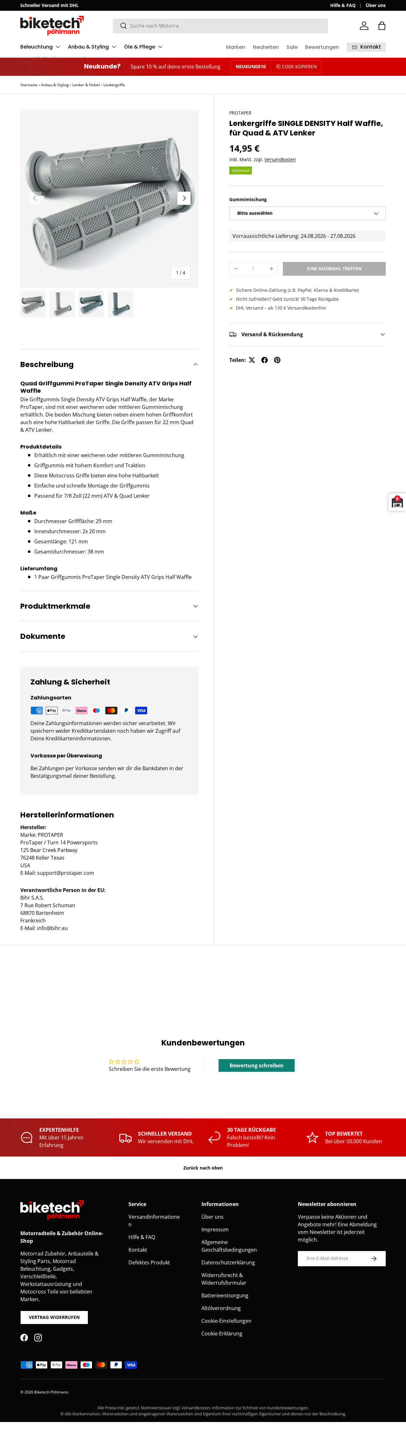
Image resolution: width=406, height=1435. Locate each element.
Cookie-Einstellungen (226, 1320)
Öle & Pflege (139, 46)
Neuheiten (266, 47)
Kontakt (137, 1249)
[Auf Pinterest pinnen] (277, 360)
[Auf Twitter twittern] (252, 360)
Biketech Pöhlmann (51, 1392)
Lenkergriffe (114, 85)
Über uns (376, 5)
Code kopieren (299, 66)
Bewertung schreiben (257, 1065)
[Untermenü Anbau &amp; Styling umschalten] (114, 46)
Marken (235, 47)
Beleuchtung (36, 46)
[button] (382, 26)
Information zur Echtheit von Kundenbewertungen (260, 1408)
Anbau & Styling (88, 46)
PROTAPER (240, 113)
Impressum (215, 1229)
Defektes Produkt (149, 1262)
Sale (292, 47)
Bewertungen (322, 47)
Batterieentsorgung (224, 1295)
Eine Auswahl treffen (334, 268)
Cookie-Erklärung (221, 1333)
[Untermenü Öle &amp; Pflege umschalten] (160, 46)
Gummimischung (248, 199)
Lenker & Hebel (86, 85)
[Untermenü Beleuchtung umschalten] (58, 46)
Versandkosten (280, 159)
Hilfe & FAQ (343, 5)
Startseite (28, 85)
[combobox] (220, 25)
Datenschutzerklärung (228, 1262)
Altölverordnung (221, 1308)
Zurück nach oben (203, 1168)
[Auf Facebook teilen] (264, 360)
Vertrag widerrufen (54, 1317)
